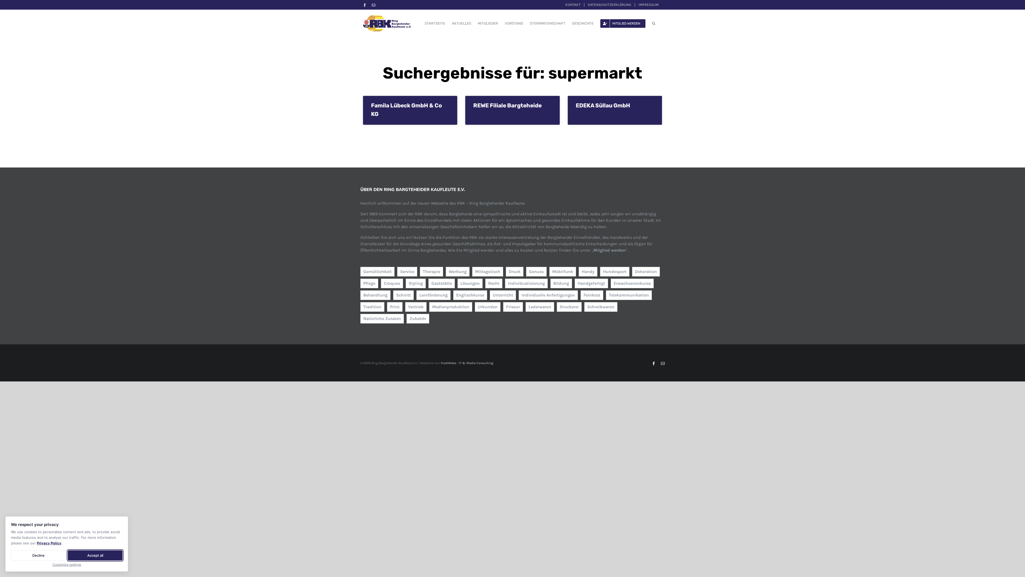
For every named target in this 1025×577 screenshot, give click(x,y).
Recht (493, 283)
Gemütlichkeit (377, 271)
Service (407, 271)
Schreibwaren (600, 306)
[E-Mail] (373, 5)
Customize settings (67, 565)
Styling (416, 283)
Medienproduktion (450, 306)
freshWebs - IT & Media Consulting (467, 363)
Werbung (458, 271)
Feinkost (592, 295)
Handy (588, 271)
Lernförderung (433, 295)
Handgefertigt (591, 283)
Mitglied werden (609, 250)
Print (395, 306)
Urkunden (488, 306)
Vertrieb (416, 306)
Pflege (369, 283)
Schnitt (403, 295)
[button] (653, 23)
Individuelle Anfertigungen (548, 295)
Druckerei (569, 306)
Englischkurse (470, 295)
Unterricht (503, 295)
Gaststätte (441, 283)
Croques (392, 283)
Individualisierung (526, 283)
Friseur (513, 306)
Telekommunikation (629, 295)
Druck (515, 271)
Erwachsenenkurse (632, 283)
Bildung (561, 283)
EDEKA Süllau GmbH (603, 105)
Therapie (431, 271)
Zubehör (417, 318)
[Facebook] (364, 5)
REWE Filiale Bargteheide (507, 105)
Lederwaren (540, 306)
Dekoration (646, 271)
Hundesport (614, 271)
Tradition (372, 306)
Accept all (95, 555)
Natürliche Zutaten (382, 318)
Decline (38, 555)
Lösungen (470, 283)
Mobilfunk (562, 271)
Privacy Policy (49, 543)
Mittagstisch (487, 271)
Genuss (536, 271)
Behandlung (375, 295)
